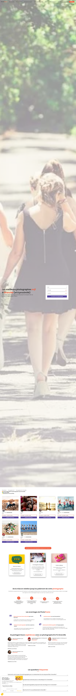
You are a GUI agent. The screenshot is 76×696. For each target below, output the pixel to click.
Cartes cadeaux (37, 1)
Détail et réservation (10, 517)
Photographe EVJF (11, 490)
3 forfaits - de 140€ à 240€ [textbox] (8, 515)
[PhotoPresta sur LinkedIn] (73, 4)
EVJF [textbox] (48, 287)
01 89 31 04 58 (65, 4)
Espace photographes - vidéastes (55, 1)
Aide (45, 1)
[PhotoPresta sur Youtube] (72, 4)
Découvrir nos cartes (59, 573)
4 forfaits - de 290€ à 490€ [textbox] (63, 515)
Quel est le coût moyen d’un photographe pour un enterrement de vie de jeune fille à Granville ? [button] (32, 674)
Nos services (11, 1)
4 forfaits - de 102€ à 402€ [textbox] (26, 515)
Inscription (71, 1)
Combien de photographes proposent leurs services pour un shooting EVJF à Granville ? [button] (30, 679)
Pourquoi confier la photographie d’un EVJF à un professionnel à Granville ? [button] (27, 690)
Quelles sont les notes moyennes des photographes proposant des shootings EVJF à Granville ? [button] (32, 684)
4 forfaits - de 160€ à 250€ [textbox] (26, 539)
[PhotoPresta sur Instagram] (70, 4)
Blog (42, 1)
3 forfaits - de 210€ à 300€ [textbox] (44, 515)
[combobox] (57, 287)
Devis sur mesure (19, 1)
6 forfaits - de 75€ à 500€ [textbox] (7, 539)
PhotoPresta (4, 490)
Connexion (65, 1)
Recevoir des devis (17, 572)
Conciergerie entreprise (28, 1)
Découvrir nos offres (38, 574)
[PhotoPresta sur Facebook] (69, 4)
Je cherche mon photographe (57, 296)
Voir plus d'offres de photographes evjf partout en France (37, 548)
